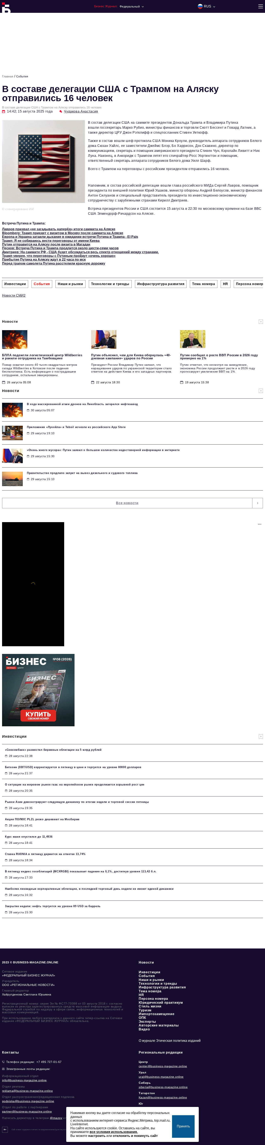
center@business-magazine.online (163, 1066)
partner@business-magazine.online (27, 1111)
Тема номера (150, 991)
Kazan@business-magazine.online (163, 1097)
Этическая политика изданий (178, 1040)
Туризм (145, 1010)
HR (141, 995)
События (22, 76)
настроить (97, 1136)
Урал (142, 1072)
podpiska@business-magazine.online (28, 1101)
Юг (141, 1103)
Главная (7, 76)
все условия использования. (114, 1132)
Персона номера (153, 998)
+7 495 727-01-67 (49, 1061)
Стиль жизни (150, 1006)
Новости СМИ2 (13, 295)
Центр (143, 1061)
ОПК (142, 1017)
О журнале (147, 1040)
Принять (183, 1126)
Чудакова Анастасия (81, 111)
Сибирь (145, 1082)
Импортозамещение (156, 1014)
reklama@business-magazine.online (27, 1090)
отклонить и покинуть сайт (135, 1136)
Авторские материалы (159, 1025)
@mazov (56, 1118)
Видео (144, 1029)
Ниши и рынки (151, 980)
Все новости (127, 503)
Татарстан (147, 1093)
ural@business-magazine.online (161, 1076)
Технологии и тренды (158, 983)
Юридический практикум (161, 1002)
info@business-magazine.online (24, 1080)
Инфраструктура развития (162, 987)
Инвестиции (149, 972)
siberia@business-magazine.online (163, 1087)
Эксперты (147, 1021)
